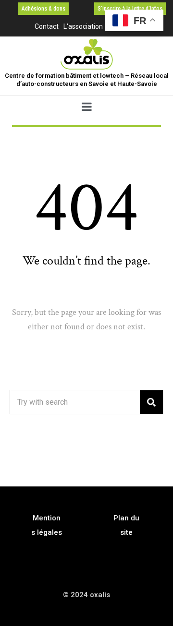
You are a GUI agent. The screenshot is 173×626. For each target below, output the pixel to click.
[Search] (151, 402)
